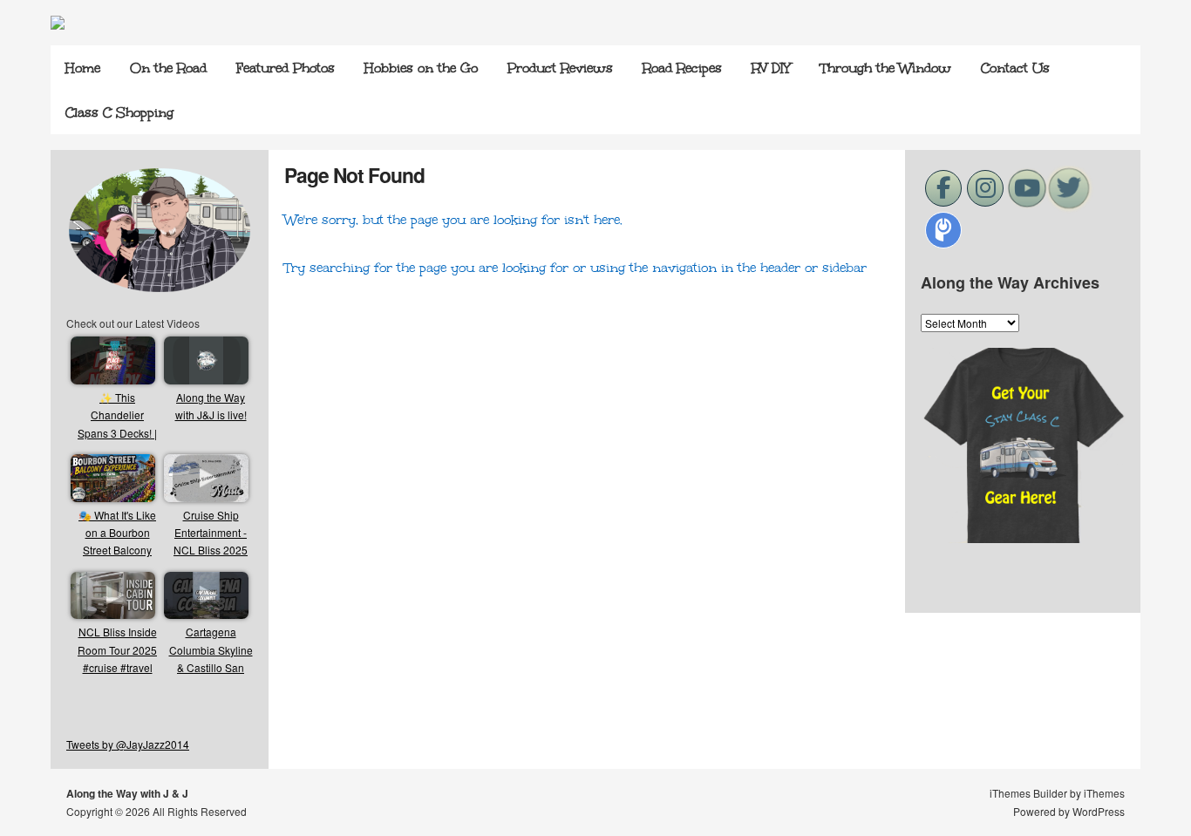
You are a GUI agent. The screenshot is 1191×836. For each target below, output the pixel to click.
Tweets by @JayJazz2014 (127, 744)
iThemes (1104, 792)
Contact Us (1015, 68)
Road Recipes (682, 68)
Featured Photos (285, 68)
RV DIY (771, 68)
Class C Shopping (119, 112)
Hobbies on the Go (421, 68)
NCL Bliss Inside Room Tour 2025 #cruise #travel (117, 649)
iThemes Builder (1028, 792)
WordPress (1098, 811)
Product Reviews (560, 68)
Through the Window (885, 68)
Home (82, 68)
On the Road (168, 68)
